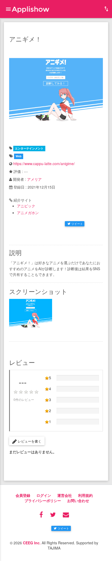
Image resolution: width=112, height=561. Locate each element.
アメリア (34, 179)
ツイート (77, 223)
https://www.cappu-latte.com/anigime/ (44, 163)
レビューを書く (29, 441)
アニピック (26, 205)
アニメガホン (28, 212)
